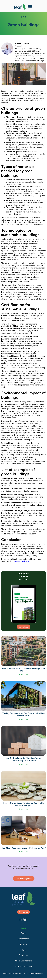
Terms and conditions (23, 966)
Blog (24, 950)
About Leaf (23, 955)
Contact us (23, 912)
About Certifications (23, 961)
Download (23, 626)
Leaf (23, 928)
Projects (23, 944)
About (23, 933)
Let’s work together (24, 878)
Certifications (23, 938)
